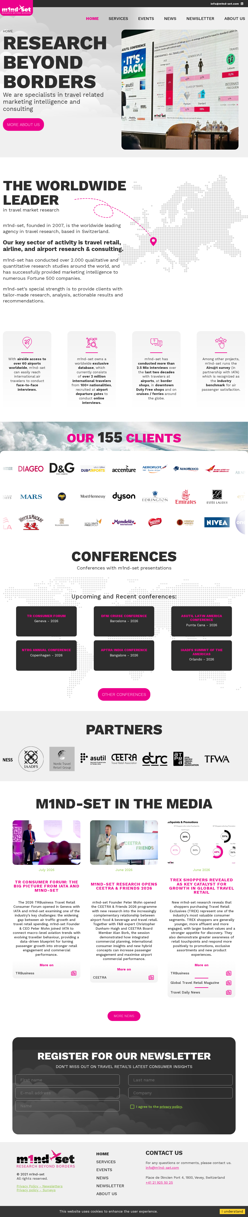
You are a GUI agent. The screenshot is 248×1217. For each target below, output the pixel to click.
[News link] (74, 973)
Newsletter (200, 18)
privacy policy (171, 1106)
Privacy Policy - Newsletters (40, 1186)
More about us (23, 124)
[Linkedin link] (242, 3)
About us (234, 18)
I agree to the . (159, 1107)
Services (118, 18)
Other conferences (124, 694)
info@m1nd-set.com (225, 3)
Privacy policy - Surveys (36, 1190)
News (170, 18)
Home (92, 18)
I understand (232, 1211)
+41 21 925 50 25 (159, 1182)
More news (124, 1016)
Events (146, 18)
